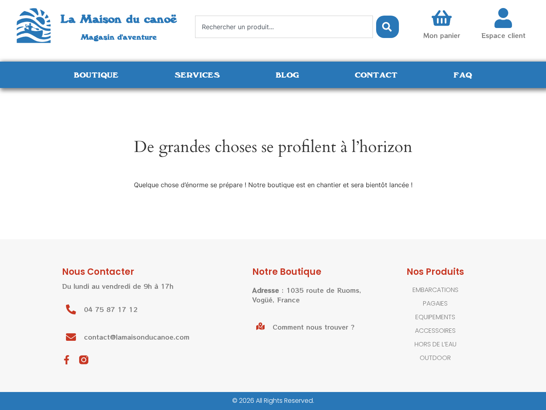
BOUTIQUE (96, 75)
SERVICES (197, 75)
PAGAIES (435, 303)
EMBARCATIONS (435, 289)
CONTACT (376, 75)
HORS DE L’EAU (435, 344)
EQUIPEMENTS (435, 317)
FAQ (463, 75)
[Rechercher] (387, 27)
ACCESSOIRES (435, 330)
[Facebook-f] (66, 359)
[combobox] (284, 27)
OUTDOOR (435, 357)
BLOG (287, 75)
